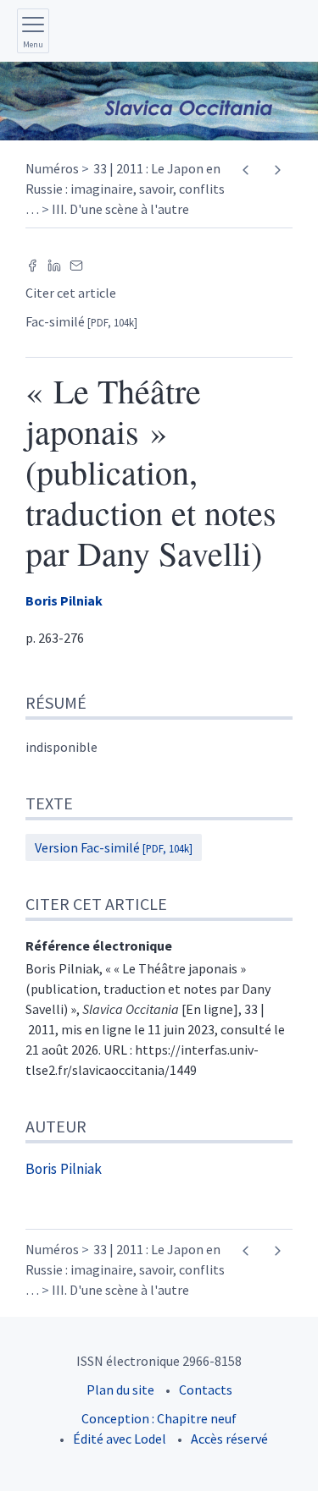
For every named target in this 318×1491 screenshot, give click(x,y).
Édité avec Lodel (119, 1438)
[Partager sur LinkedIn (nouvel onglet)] (54, 264)
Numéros (52, 168)
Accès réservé (229, 1438)
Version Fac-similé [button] (113, 847)
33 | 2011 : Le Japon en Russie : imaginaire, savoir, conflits (125, 188)
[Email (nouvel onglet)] (76, 264)
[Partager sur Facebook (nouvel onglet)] (32, 264)
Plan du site (120, 1389)
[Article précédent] (245, 170)
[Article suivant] (277, 170)
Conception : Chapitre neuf (159, 1418)
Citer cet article (70, 292)
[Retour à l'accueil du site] (159, 101)
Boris (64, 600)
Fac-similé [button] (81, 321)
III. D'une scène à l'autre (120, 208)
